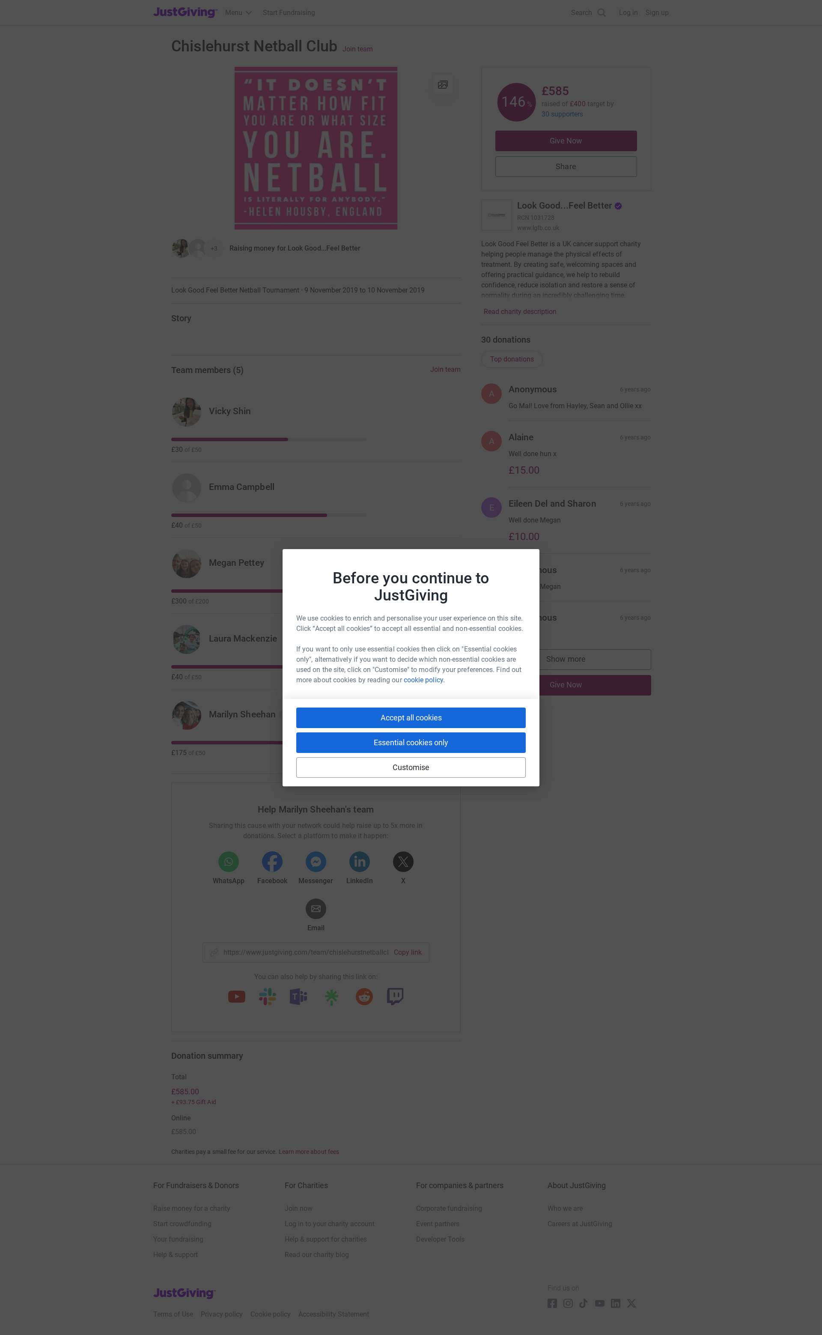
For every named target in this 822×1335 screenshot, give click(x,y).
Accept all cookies (411, 717)
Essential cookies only (411, 742)
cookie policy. (424, 680)
